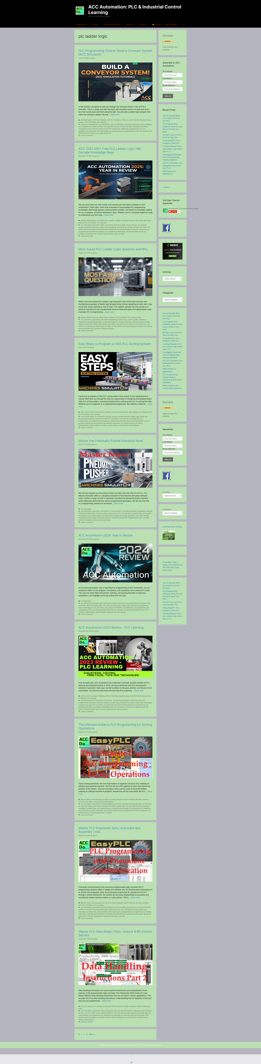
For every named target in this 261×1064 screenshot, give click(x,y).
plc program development (121, 912)
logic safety (111, 324)
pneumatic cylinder (142, 515)
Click (106, 220)
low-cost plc (85, 1013)
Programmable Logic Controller (113, 234)
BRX (100, 605)
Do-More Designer (116, 799)
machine (91, 419)
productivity (116, 1015)
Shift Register (108, 802)
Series (95, 25)
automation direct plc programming (138, 603)
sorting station (113, 425)
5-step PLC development (89, 124)
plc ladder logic (91, 131)
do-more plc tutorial (85, 806)
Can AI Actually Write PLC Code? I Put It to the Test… (171, 118)
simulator (104, 425)
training (122, 612)
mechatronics (121, 324)
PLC (86, 122)
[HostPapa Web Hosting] (169, 539)
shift (118, 612)
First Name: (168, 71)
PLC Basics (92, 122)
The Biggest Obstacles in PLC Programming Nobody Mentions (172, 157)
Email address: (169, 85)
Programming (81, 25)
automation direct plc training (115, 225)
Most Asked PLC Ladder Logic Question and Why (113, 249)
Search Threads (171, 25)
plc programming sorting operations (91, 810)
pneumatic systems (104, 518)
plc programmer (111, 229)
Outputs (81, 122)
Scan (139, 317)
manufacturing (124, 696)
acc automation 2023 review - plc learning (106, 700)
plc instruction (117, 607)
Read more (115, 115)
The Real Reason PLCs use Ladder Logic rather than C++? (172, 149)
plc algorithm (133, 806)
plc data (121, 1013)
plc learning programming (96, 229)
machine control (101, 513)
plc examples (88, 326)
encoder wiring (114, 702)
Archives (166, 492)
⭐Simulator (156, 25)
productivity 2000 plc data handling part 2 (110, 1017)
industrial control (139, 322)
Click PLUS (89, 412)
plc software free (94, 1015)
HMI (137, 220)
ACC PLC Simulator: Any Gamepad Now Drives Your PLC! (172, 165)
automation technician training (134, 124)
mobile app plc (88, 607)
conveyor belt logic (125, 126)
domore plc (97, 806)
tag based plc (89, 1019)
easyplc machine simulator (121, 416)
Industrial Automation (140, 126)
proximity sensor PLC (104, 133)
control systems (97, 126)
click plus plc (105, 511)
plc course (108, 607)
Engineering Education (94, 322)
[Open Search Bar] (184, 25)
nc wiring (129, 324)
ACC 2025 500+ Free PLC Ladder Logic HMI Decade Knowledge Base (110, 150)
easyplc (81, 227)
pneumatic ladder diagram (95, 914)
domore (81, 909)
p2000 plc (110, 1013)
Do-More (100, 317)
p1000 (93, 1013)
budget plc (136, 1011)
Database (101, 696)
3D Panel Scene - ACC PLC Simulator (93, 120)
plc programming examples (116, 421)
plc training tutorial (138, 707)
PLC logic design (103, 131)
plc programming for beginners (139, 808)
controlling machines (129, 511)
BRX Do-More (91, 220)
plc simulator (144, 131)
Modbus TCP (137, 412)
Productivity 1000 (109, 1006)
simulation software (91, 520)
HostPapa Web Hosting (172, 527)
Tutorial (124, 709)
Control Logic (122, 319)
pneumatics (82, 916)
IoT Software (113, 696)
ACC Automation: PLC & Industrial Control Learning (134, 9)
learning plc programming (117, 227)
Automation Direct (98, 225)
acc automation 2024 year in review (104, 603)
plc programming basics (138, 229)
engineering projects (110, 322)
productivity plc (131, 1017)
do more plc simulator (121, 804)
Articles (123, 120)
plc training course (138, 610)
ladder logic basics (100, 324)
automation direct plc (112, 1011)
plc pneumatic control (104, 912)
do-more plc (142, 225)
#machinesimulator (87, 416)
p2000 (103, 1013)
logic (80, 607)
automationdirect (126, 1011)
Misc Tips (129, 25)
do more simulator (135, 804)
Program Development (119, 518)
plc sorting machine (127, 423)
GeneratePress (156, 1045)
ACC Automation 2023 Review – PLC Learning (111, 627)
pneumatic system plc (143, 914)
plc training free (106, 1015)
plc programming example (98, 421)
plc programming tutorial (130, 131)
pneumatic (131, 515)
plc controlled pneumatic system (132, 909)
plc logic (108, 326)
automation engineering (109, 319)
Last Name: (167, 78)
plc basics (143, 227)
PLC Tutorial (98, 234)
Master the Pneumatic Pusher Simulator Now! (111, 441)
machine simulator (133, 227)
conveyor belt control (111, 126)
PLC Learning (101, 122)
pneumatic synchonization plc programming (120, 914)
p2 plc (98, 1013)
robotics (81, 520)
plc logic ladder (116, 326)
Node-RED (143, 220)
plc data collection (130, 1013)
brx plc (128, 225)
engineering (141, 511)
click (104, 605)
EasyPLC (112, 220)
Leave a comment (87, 135)
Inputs (149, 120)
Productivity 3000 (135, 1006)
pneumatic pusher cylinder (87, 518)
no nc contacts (138, 324)
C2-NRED (100, 220)
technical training (105, 520)
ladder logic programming (130, 129)
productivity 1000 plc (128, 1015)
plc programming (115, 131)
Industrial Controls (105, 129)
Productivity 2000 (122, 1006)
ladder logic (116, 129)
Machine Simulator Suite (124, 412)
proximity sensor (90, 133)
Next (92, 1034)
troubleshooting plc (107, 328)
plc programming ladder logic (115, 231)
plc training (89, 234)
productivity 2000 (89, 1017)
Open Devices (142, 696)
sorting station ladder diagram (128, 425)
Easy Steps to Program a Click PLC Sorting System (115, 344)
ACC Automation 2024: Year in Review (106, 535)
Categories (167, 509)
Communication (98, 412)
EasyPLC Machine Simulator (136, 120)
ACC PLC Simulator (113, 120)
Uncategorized (86, 509)
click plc (134, 225)
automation (96, 319)
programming (111, 612)
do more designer (107, 804)
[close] (131, 1056)
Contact (143, 25)
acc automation (104, 124)
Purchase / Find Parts (112, 25)
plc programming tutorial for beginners (107, 423)
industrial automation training (88, 129)
